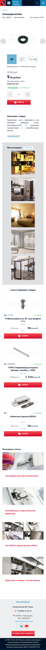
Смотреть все (28, 148)
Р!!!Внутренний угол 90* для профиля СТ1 (23, 320)
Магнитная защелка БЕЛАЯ (23, 416)
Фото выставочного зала (24, 621)
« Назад (5, 10)
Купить (20, 102)
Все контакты (22, 602)
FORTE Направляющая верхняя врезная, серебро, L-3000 (23, 369)
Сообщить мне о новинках (23, 633)
